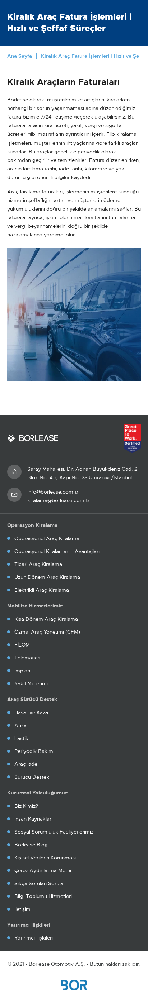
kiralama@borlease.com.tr (58, 500)
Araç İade (25, 764)
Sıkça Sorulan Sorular (39, 883)
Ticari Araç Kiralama (38, 564)
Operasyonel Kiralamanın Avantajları (57, 551)
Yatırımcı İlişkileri (33, 938)
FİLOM (22, 645)
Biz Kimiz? (26, 806)
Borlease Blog (31, 844)
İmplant (23, 670)
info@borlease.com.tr (52, 492)
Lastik (21, 738)
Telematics (27, 657)
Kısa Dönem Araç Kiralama (46, 619)
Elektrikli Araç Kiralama (41, 590)
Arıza (20, 725)
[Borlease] (32, 438)
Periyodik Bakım (33, 751)
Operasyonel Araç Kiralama (46, 538)
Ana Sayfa (19, 56)
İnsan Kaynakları (33, 819)
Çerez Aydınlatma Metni (42, 870)
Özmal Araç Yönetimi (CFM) (47, 632)
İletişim (22, 909)
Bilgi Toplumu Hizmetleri (43, 896)
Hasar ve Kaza (31, 712)
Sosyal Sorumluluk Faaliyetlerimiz (53, 832)
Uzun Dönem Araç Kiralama (47, 577)
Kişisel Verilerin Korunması (45, 857)
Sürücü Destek (31, 777)
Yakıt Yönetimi (31, 683)
